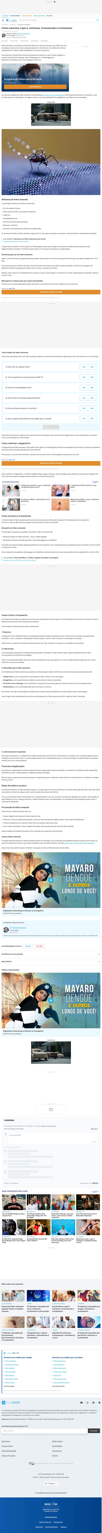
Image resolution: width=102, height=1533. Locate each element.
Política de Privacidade (9, 1451)
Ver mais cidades (9, 1386)
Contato (55, 1456)
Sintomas (5, 41)
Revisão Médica (57, 1446)
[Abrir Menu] (3, 20)
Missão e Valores (57, 1441)
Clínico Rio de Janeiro (12, 1364)
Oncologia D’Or (58, 1522)
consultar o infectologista (52, 95)
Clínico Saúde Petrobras (61, 1382)
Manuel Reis (16, 37)
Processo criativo (7, 1446)
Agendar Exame (27, 15)
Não (92, 367)
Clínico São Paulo (10, 1361)
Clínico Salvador (10, 1372)
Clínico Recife (9, 1375)
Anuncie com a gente (8, 1456)
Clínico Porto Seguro (60, 1372)
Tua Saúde (5, 15)
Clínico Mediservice (60, 1368)
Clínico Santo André (11, 1379)
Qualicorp (63, 1527)
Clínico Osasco (9, 1382)
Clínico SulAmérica (60, 1361)
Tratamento (34, 41)
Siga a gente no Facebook (93, 1403)
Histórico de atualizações (12, 954)
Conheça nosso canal (81, 1403)
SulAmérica (39, 1527)
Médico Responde (39, 15)
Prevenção (44, 41)
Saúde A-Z (13, 24)
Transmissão (24, 41)
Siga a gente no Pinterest (99, 1403)
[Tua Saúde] (11, 20)
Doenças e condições (24, 24)
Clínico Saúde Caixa (60, 1379)
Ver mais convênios (58, 1386)
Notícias (49, 15)
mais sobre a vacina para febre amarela (79, 843)
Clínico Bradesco (59, 1364)
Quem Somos (6, 1441)
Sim (83, 367)
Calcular (51, 427)
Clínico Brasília (9, 1368)
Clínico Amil (57, 1375)
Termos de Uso (57, 1451)
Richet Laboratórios (51, 1527)
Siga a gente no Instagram (87, 1403)
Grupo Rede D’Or (61, 1493)
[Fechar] (55, 2)
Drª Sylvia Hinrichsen (18, 928)
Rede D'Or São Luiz (45, 1522)
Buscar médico (15, 15)
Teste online (14, 41)
